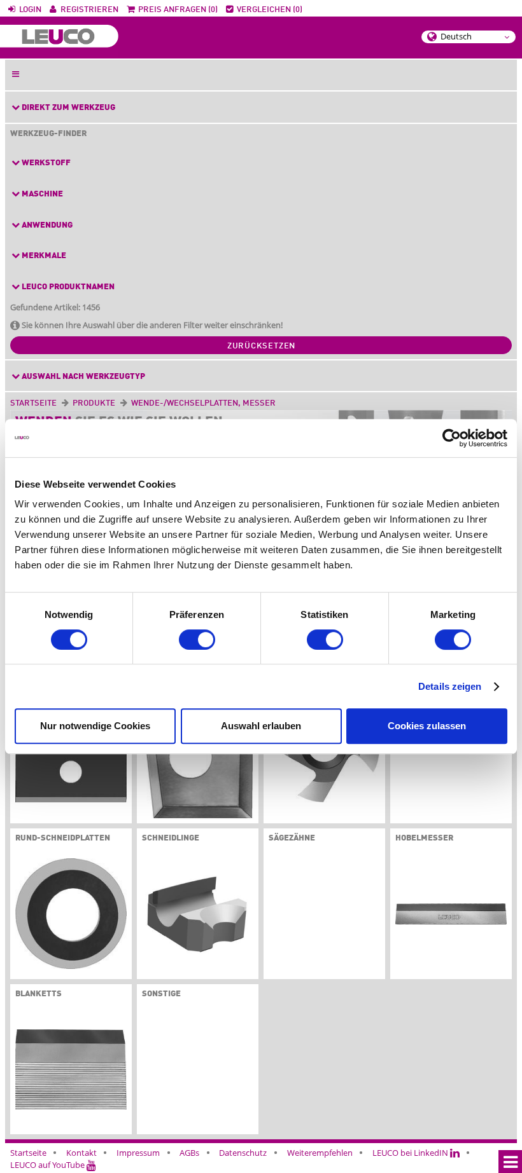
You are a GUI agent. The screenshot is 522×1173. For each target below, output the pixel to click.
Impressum (138, 1152)
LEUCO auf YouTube (48, 1164)
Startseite (33, 403)
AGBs (189, 1152)
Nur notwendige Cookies (95, 725)
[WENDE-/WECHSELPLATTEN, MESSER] (278, 403)
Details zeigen (449, 686)
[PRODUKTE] (117, 403)
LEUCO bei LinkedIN (411, 1152)
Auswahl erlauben (261, 725)
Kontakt (81, 1152)
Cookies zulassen (427, 725)
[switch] (197, 639)
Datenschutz (243, 1152)
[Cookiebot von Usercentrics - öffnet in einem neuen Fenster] (451, 438)
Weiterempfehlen (320, 1152)
